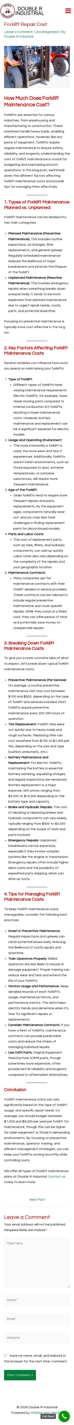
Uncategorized (46, 31)
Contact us (56, 1176)
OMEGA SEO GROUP (46, 1412)
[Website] (37, 1338)
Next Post (37, 1199)
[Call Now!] (64, 1416)
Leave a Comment (18, 31)
